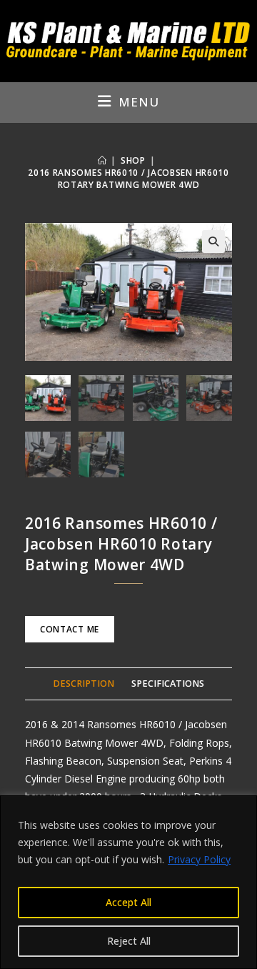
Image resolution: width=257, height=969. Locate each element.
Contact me (69, 629)
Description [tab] (83, 683)
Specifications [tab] (167, 683)
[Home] (102, 160)
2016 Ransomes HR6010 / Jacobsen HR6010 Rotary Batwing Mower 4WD (128, 179)
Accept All (128, 902)
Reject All (129, 941)
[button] (213, 241)
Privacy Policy (199, 859)
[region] (128, 882)
